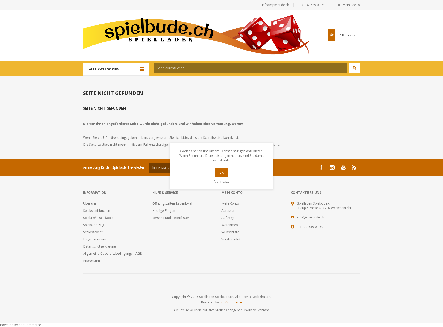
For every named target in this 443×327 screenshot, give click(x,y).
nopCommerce (231, 302)
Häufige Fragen (163, 210)
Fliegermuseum (94, 239)
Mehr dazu (222, 181)
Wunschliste (230, 232)
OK (221, 173)
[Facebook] (321, 167)
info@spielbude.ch (275, 5)
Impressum (91, 260)
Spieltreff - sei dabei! (98, 217)
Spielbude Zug (93, 225)
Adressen (228, 210)
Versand (264, 310)
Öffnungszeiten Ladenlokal (172, 203)
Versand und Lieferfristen (171, 217)
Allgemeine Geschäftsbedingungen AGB (112, 253)
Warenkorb (230, 225)
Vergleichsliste (232, 239)
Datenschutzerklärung (99, 246)
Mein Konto (351, 5)
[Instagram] (332, 167)
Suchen (354, 68)
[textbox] (250, 68)
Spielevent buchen (96, 210)
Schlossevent (93, 232)
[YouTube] (343, 167)
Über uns (89, 203)
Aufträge (228, 217)
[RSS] (354, 167)
